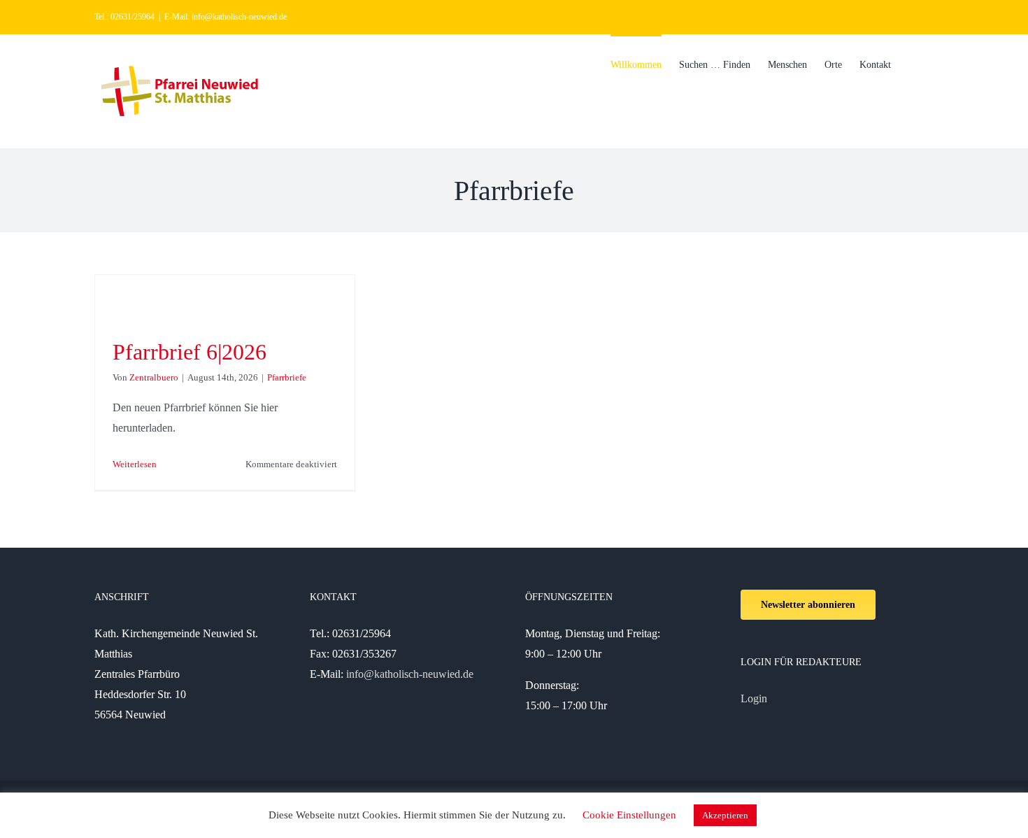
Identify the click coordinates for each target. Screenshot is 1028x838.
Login (754, 698)
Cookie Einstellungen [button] (629, 815)
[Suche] (912, 63)
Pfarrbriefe (286, 377)
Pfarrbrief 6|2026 (189, 351)
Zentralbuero (153, 377)
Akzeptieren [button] (725, 815)
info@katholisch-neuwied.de (409, 674)
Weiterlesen (135, 464)
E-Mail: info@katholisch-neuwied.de (225, 17)
